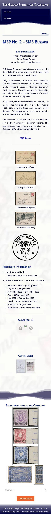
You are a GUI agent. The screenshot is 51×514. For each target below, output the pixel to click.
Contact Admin (25, 498)
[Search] (45, 489)
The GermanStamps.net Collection (25, 4)
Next (30, 327)
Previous (19, 327)
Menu (9, 12)
